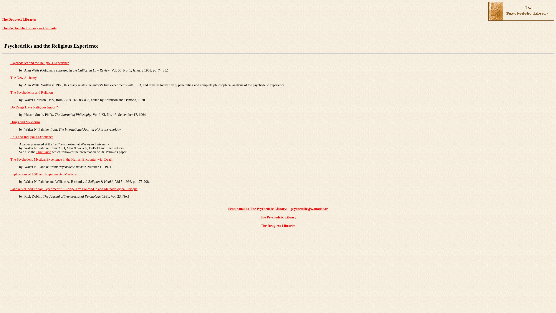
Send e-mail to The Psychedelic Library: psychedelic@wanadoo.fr (278, 209)
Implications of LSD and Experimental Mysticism (44, 174)
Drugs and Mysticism (25, 122)
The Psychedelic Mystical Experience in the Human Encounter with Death (61, 159)
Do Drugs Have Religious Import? (34, 107)
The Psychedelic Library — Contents (29, 28)
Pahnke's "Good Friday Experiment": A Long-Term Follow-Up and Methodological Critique (73, 189)
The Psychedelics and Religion (31, 92)
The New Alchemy (23, 78)
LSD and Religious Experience (31, 137)
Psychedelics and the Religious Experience (39, 63)
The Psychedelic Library (278, 217)
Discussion (43, 152)
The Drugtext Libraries (19, 19)
